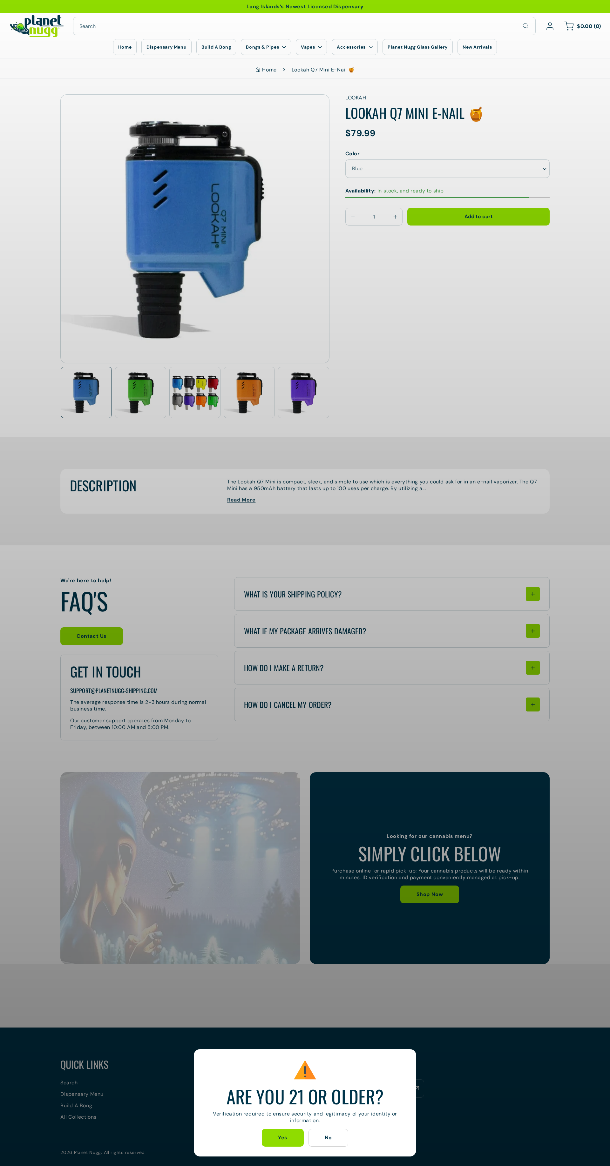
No (328, 1137)
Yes (283, 1137)
